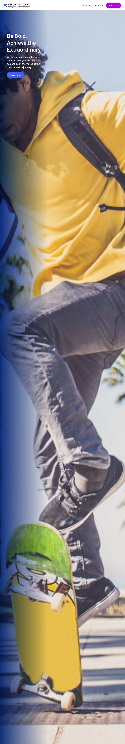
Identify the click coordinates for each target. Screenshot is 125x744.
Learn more (15, 75)
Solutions (87, 5)
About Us (98, 5)
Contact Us (113, 5)
